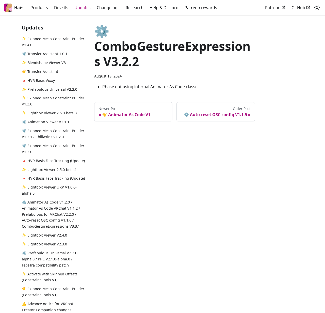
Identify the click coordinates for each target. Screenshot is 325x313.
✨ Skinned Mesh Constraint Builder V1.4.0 (53, 41)
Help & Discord (164, 7)
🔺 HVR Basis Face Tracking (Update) (53, 160)
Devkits (61, 7)
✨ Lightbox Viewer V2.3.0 (44, 244)
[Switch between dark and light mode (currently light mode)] (317, 8)
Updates (82, 7)
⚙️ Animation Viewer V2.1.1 (45, 121)
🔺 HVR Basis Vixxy (38, 80)
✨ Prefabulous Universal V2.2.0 (49, 89)
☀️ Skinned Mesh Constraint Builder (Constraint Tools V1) (53, 291)
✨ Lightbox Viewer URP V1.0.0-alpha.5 (49, 190)
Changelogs (108, 7)
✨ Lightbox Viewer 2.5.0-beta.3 (49, 113)
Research (134, 7)
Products (39, 7)
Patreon (273, 7)
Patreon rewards (201, 7)
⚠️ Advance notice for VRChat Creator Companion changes (47, 306)
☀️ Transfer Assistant (40, 71)
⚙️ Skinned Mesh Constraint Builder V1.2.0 (53, 148)
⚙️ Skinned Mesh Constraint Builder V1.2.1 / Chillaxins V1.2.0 (53, 133)
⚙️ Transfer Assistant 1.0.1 (44, 53)
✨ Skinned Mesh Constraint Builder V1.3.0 (53, 101)
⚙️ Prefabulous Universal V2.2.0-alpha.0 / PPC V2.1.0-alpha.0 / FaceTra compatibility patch (50, 259)
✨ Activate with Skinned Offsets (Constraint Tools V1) (49, 277)
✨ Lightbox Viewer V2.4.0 (44, 235)
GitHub (298, 7)
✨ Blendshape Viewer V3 (44, 62)
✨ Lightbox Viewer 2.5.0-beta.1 (49, 169)
